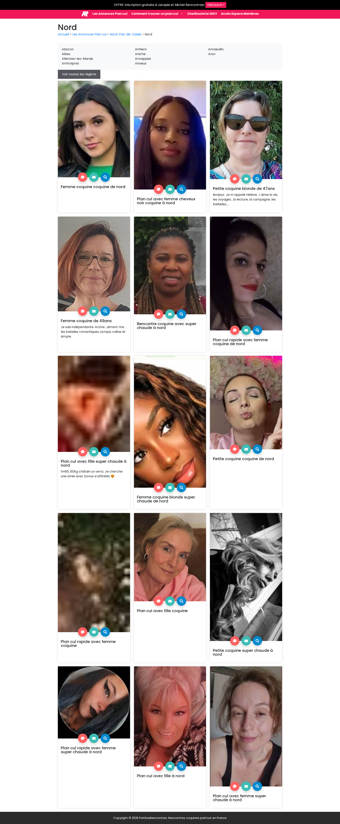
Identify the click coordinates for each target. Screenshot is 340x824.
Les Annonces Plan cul (110, 14)
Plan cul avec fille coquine (162, 611)
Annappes (143, 58)
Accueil (63, 34)
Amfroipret (70, 63)
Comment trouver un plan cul (154, 14)
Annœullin (216, 49)
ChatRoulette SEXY (202, 14)
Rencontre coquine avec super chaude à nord (166, 326)
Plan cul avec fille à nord (161, 776)
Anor (212, 54)
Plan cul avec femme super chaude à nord (239, 798)
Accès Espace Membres (240, 14)
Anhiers (141, 49)
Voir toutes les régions (79, 74)
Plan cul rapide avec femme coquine (88, 643)
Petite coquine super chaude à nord (243, 652)
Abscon (68, 49)
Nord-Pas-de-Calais (125, 34)
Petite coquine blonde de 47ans (244, 188)
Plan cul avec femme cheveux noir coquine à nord (166, 201)
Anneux (140, 63)
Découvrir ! (215, 5)
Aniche (140, 54)
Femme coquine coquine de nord (93, 187)
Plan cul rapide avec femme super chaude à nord (88, 750)
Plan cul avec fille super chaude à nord (94, 463)
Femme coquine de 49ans (86, 321)
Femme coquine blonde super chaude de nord (166, 499)
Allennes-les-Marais (77, 58)
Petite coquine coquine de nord (243, 459)
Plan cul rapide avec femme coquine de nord (240, 342)
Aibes (66, 54)
